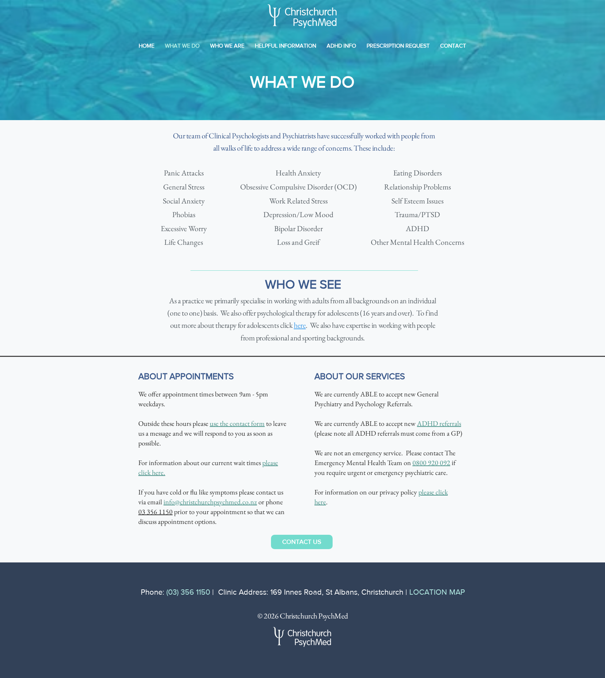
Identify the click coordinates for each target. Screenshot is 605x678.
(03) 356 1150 (188, 592)
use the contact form (237, 423)
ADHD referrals (439, 423)
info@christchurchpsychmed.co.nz (210, 501)
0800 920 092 (431, 462)
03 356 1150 (155, 511)
